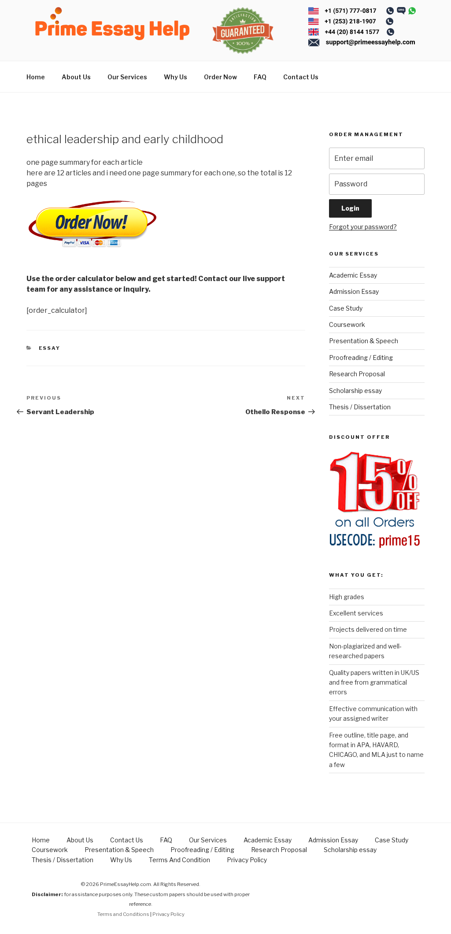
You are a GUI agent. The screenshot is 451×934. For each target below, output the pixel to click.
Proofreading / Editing (361, 357)
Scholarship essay (355, 390)
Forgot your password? (363, 226)
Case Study (345, 308)
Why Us (175, 77)
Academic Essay (353, 275)
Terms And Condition (179, 860)
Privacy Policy (247, 860)
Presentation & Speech (363, 341)
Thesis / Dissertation (360, 407)
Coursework (347, 324)
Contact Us (300, 77)
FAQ (260, 77)
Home (35, 77)
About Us (76, 77)
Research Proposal (357, 374)
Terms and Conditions (123, 914)
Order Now (220, 77)
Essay (50, 348)
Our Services (127, 77)
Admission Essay (354, 291)
